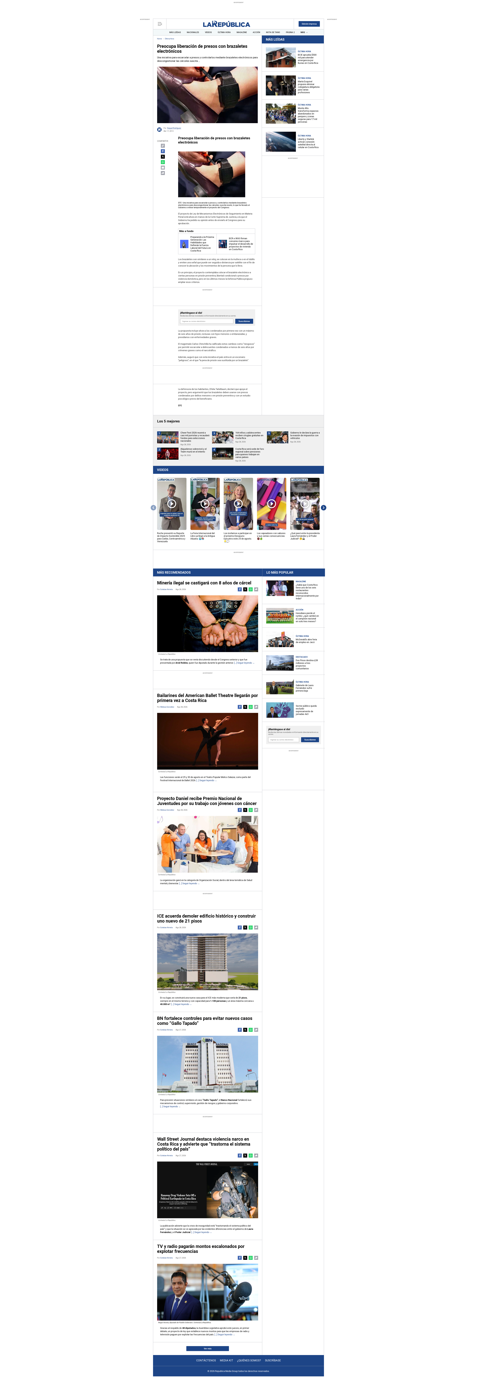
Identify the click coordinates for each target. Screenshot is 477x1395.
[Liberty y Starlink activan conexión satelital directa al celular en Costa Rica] (281, 142)
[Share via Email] (163, 168)
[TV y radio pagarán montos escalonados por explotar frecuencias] (207, 1292)
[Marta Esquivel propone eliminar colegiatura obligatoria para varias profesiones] (281, 85)
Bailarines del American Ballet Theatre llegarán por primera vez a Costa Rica (207, 698)
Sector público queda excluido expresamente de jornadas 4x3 (306, 710)
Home (159, 39)
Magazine (301, 581)
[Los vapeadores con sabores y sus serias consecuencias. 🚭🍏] (271, 504)
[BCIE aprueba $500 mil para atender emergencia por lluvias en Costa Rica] (281, 57)
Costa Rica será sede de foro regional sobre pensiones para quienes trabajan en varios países (249, 453)
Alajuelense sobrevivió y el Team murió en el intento (193, 450)
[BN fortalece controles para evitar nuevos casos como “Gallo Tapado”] (207, 1064)
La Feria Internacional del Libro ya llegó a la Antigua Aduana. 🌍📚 (202, 536)
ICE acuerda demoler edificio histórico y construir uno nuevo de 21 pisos (206, 919)
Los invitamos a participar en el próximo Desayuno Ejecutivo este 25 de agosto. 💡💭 (238, 537)
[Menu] (160, 24)
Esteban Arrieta (166, 589)
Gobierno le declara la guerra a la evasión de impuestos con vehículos (305, 435)
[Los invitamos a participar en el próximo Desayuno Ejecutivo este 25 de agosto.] (238, 504)
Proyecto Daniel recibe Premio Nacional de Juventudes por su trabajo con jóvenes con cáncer (207, 801)
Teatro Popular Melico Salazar (220, 777)
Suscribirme (244, 321)
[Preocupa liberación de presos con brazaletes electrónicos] (207, 95)
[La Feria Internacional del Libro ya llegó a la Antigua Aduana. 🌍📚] (205, 504)
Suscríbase (273, 1360)
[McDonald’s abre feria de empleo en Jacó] (280, 639)
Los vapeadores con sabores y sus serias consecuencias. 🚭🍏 (271, 536)
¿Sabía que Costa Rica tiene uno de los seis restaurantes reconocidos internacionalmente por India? (307, 592)
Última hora (169, 39)
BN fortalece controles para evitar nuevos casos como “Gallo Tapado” (204, 1021)
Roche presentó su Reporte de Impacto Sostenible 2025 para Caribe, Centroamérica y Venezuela (171, 537)
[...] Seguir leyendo (243, 663)
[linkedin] (9, 113)
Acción (299, 610)
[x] (4, 113)
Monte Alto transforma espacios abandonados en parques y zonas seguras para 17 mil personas (308, 115)
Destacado (302, 657)
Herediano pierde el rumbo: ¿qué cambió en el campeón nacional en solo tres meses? (307, 617)
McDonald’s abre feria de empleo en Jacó (306, 641)
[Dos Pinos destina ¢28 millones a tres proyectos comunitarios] (280, 663)
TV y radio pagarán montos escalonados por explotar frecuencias (200, 1249)
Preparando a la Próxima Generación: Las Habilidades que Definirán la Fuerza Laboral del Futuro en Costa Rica (202, 244)
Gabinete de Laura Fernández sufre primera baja (304, 688)
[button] (309, 24)
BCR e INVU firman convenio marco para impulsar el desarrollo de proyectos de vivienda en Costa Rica (241, 244)
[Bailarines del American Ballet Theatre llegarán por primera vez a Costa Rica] (207, 741)
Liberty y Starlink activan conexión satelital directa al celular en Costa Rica (308, 143)
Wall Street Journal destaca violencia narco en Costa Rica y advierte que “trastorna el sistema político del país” (203, 1144)
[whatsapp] (4, 118)
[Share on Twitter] (163, 157)
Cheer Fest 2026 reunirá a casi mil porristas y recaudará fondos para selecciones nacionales (194, 436)
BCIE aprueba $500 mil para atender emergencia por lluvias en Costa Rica (308, 59)
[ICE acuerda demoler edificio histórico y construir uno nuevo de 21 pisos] (207, 961)
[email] (9, 118)
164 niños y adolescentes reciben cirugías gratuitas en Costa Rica (249, 435)
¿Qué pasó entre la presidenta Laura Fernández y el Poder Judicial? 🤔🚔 (305, 536)
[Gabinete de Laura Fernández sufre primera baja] (280, 686)
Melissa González (167, 707)
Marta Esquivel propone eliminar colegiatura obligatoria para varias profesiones (308, 87)
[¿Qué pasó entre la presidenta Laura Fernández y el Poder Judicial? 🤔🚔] (305, 504)
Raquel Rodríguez (174, 128)
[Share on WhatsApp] (163, 162)
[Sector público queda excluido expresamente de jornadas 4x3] (280, 710)
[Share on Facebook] (163, 151)
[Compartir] (163, 173)
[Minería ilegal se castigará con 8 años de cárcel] (207, 623)
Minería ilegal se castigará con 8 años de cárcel (204, 582)
